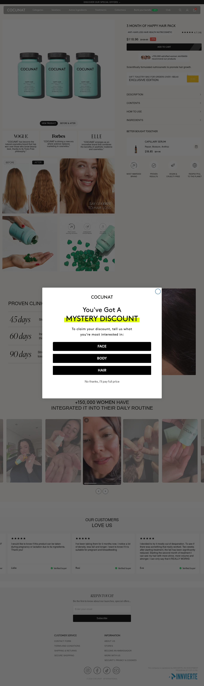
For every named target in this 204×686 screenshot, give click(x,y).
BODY (102, 358)
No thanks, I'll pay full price (102, 381)
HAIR (102, 370)
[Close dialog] (158, 291)
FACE (102, 346)
